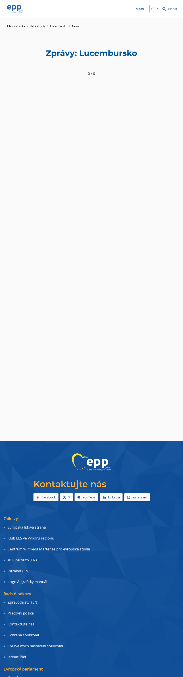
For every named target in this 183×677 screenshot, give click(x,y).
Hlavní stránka (16, 26)
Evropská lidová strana (27, 527)
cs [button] (153, 8)
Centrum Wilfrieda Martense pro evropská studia (49, 549)
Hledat (172, 9)
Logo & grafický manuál (27, 581)
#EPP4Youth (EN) (22, 560)
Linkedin (114, 497)
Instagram (139, 497)
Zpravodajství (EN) (23, 602)
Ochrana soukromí (23, 635)
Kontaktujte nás (21, 624)
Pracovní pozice (21, 613)
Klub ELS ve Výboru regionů (31, 538)
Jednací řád (17, 656)
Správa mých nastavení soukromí (35, 646)
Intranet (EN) (18, 571)
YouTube (89, 497)
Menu (140, 8)
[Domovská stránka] (15, 9)
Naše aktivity (38, 26)
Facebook (49, 497)
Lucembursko (58, 26)
